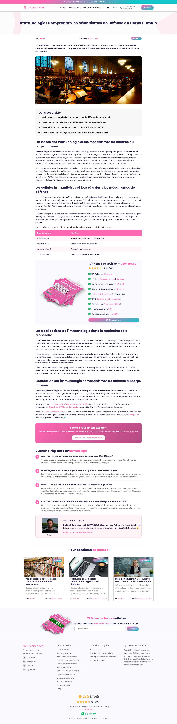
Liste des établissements (68, 660)
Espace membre (64, 681)
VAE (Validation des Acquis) (68, 671)
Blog (59, 689)
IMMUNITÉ (136, 38)
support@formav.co (35, 653)
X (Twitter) (30, 670)
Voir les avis (88, 709)
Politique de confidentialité (101, 653)
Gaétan (42, 38)
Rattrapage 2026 (64, 667)
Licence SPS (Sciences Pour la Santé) (70, 404)
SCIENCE (57, 560)
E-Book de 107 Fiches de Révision (64, 407)
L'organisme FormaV (66, 678)
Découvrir (147, 8)
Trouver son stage (65, 653)
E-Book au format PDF (53, 412)
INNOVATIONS (100, 560)
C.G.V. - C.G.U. (96, 649)
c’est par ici (133, 415)
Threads (30, 666)
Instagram (31, 662)
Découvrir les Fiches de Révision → (88, 438)
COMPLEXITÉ (146, 560)
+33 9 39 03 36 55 (33, 650)
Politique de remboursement (103, 657)
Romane (31, 598)
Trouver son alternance (67, 657)
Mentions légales (97, 660)
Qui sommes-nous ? (66, 674)
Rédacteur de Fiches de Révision (78, 532)
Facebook (30, 658)
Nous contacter (64, 685)
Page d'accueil (63, 649)
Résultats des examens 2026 (69, 664)
